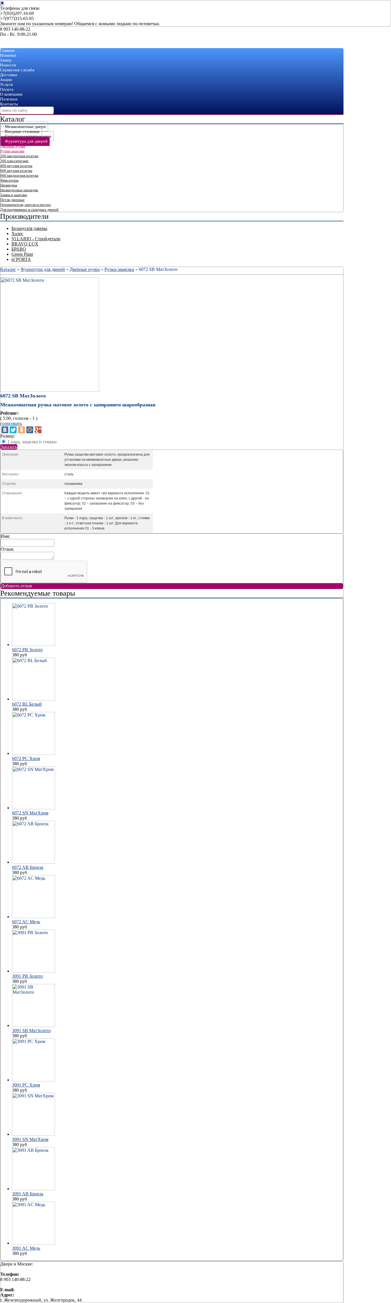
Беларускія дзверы (29, 228)
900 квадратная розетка (19, 175)
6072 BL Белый (27, 704)
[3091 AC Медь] (33, 1243)
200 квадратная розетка (19, 156)
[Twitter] (13, 429)
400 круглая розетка (16, 166)
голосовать (11, 423)
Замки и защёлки (13, 195)
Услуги (6, 84)
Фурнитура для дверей (26, 141)
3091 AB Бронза (27, 1193)
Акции (6, 79)
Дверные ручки (12, 146)
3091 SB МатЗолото (31, 1030)
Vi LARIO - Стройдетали (35, 238)
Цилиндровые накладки (19, 190)
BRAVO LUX (24, 243)
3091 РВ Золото (27, 976)
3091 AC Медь (26, 1248)
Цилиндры (8, 185)
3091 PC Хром (26, 1084)
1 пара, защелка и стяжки (32, 441)
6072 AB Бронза (27, 867)
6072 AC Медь (26, 921)
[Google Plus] (38, 429)
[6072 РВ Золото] (33, 644)
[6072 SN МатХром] (33, 807)
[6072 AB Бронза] (33, 862)
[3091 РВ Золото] (33, 971)
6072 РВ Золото (27, 649)
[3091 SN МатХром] (33, 1134)
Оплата (6, 89)
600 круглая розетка (16, 170)
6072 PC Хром (26, 758)
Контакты (9, 104)
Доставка (8, 74)
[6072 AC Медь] (33, 916)
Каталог (8, 269)
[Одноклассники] (21, 429)
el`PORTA (21, 259)
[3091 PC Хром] (33, 1079)
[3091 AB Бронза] (33, 1188)
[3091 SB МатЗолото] (33, 1025)
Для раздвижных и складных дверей (29, 209)
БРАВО (18, 249)
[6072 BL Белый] (33, 698)
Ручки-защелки (12, 151)
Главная (7, 50)
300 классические (14, 161)
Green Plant (22, 254)
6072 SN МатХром (30, 812)
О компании (11, 94)
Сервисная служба (17, 70)
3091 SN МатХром (30, 1139)
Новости (8, 65)
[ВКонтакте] (4, 429)
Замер (5, 60)
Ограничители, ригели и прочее (25, 204)
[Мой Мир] (29, 429)
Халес (17, 233)
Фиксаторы (9, 180)
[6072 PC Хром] (33, 753)
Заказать (9, 446)
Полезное (9, 99)
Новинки (8, 55)
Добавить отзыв (16, 585)
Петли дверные (12, 200)
